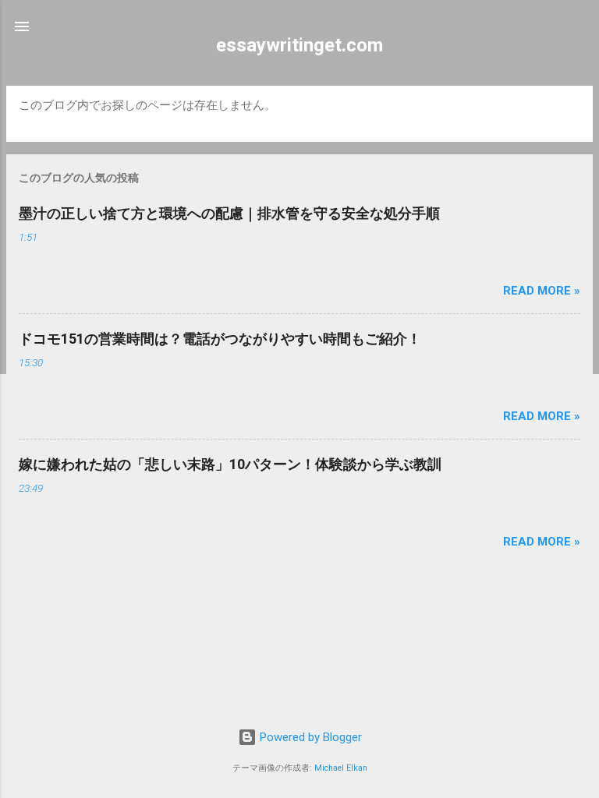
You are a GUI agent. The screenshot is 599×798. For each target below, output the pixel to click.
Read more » (541, 291)
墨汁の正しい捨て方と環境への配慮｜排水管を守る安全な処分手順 (229, 213)
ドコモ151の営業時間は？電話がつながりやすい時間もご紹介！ (220, 338)
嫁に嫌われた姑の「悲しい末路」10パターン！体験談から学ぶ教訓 (230, 464)
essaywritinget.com (299, 45)
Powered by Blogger (309, 737)
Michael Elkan (340, 768)
